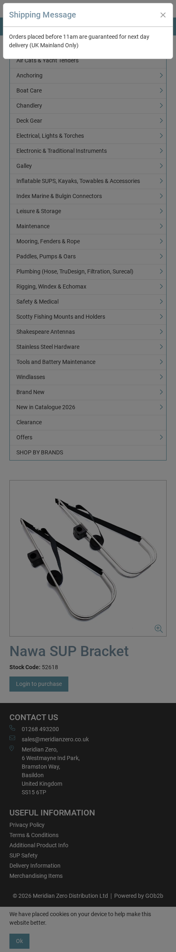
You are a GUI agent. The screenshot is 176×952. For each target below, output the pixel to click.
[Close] (163, 15)
